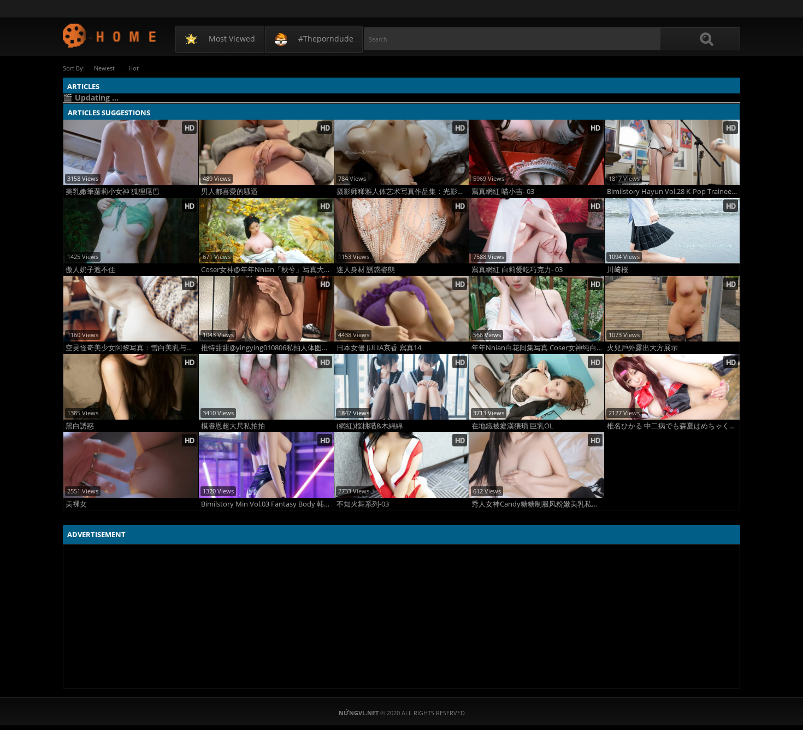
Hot (133, 68)
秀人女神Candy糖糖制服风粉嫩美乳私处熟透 (537, 504)
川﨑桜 (617, 269)
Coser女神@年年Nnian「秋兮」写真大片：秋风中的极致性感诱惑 (267, 269)
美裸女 (76, 504)
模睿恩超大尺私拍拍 (233, 426)
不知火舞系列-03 (362, 504)
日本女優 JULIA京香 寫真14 (378, 347)
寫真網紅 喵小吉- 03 (502, 191)
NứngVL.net (110, 35)
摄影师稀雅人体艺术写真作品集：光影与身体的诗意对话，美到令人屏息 (402, 191)
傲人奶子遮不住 (90, 269)
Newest (104, 68)
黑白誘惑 (80, 426)
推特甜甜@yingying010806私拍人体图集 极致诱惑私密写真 (267, 347)
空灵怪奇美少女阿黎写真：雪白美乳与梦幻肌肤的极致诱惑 (132, 347)
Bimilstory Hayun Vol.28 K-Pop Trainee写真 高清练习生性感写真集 (673, 191)
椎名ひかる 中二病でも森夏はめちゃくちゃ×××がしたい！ (673, 426)
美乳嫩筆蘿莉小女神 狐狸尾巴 (113, 191)
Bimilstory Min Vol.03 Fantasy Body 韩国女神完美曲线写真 (267, 504)
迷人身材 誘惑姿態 (365, 269)
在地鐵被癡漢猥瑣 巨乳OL (512, 426)
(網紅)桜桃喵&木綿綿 (369, 426)
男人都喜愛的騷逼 (229, 191)
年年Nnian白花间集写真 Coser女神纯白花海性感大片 (537, 347)
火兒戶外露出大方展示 (642, 347)
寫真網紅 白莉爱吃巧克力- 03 (517, 269)
